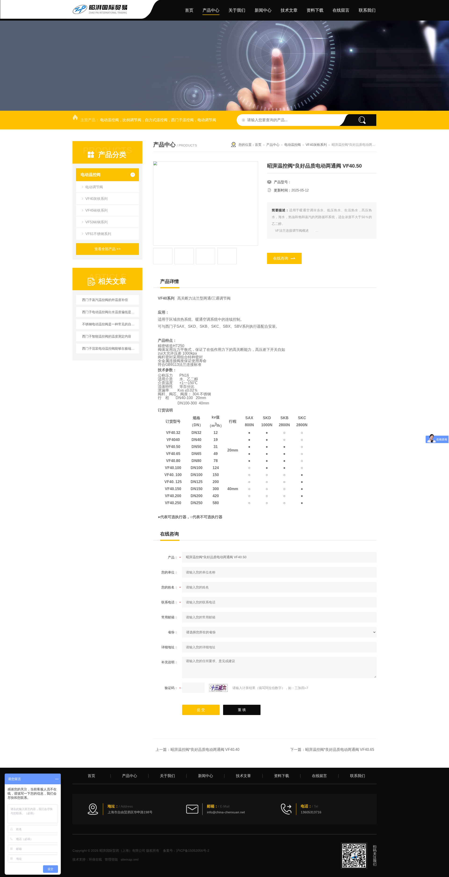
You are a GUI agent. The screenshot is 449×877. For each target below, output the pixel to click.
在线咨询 (280, 258)
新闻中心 (263, 10)
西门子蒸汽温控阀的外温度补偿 (105, 300)
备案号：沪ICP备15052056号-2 (186, 850)
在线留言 (341, 10)
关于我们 (236, 10)
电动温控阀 (91, 174)
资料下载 (315, 10)
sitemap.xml (129, 859)
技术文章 (289, 10)
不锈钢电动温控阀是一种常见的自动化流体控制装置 (110, 324)
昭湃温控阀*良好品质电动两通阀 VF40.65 (339, 750)
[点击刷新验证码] (218, 688)
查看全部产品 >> (107, 249)
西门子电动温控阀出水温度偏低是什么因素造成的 (110, 312)
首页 (189, 10)
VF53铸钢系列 (96, 222)
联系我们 (367, 10)
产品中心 (211, 10)
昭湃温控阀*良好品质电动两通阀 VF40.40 (204, 750)
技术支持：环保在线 (87, 859)
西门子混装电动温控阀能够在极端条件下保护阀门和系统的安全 (110, 348)
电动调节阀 (94, 187)
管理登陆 (111, 859)
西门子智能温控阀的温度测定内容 (106, 336)
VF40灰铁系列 (96, 199)
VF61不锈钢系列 (98, 234)
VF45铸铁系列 (96, 210)
